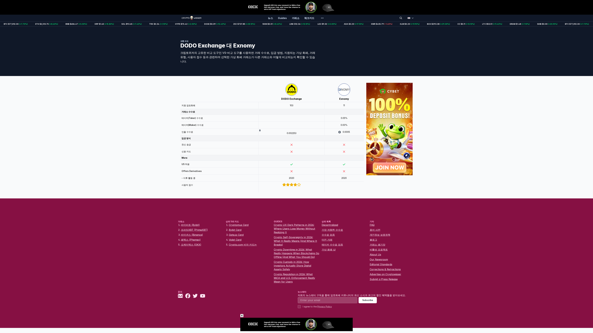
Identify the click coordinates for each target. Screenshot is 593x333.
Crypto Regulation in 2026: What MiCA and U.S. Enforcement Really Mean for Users (294, 278)
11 (344, 105)
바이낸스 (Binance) (192, 234)
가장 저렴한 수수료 (332, 229)
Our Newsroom (379, 259)
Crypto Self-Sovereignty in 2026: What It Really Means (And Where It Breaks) (295, 241)
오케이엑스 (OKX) (191, 244)
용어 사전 (375, 229)
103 (291, 105)
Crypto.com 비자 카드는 (243, 244)
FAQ (372, 224)
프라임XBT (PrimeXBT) (194, 229)
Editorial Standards (381, 264)
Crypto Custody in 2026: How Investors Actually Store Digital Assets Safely (292, 265)
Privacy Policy (324, 306)
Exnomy (344, 98)
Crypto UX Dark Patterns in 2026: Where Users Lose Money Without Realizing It (294, 228)
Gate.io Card (236, 234)
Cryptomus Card (238, 224)
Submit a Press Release (384, 279)
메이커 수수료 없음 (332, 244)
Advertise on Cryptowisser (385, 274)
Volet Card (235, 239)
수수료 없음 (328, 234)
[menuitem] (270, 18)
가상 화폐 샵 (329, 249)
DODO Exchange (291, 98)
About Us (375, 254)
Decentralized (330, 224)
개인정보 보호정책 (380, 234)
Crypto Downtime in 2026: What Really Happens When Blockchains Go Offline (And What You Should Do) (296, 253)
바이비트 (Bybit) (190, 224)
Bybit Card (235, 229)
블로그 (373, 239)
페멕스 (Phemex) (191, 239)
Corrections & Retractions (385, 269)
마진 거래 (327, 239)
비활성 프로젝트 (379, 249)
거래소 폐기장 (377, 244)
